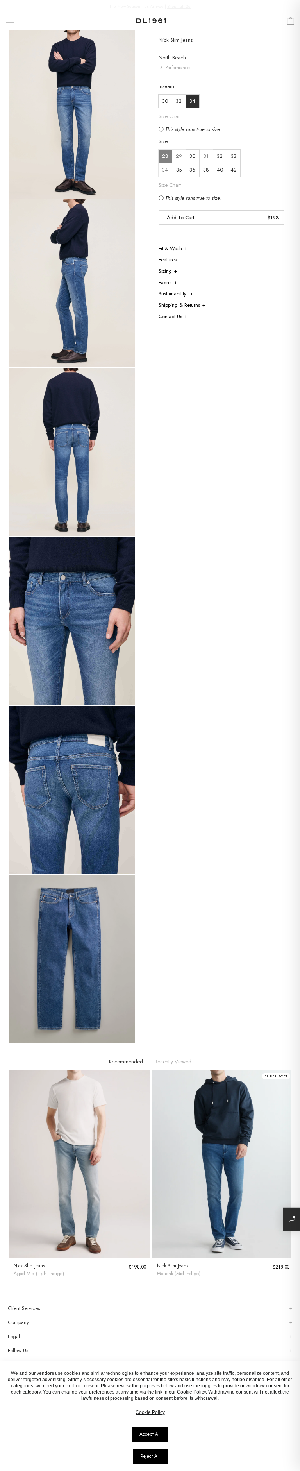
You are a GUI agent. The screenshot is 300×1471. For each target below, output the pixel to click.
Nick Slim (169, 40)
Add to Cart (180, 217)
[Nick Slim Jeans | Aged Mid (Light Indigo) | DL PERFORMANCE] (79, 1164)
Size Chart (170, 185)
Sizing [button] (165, 271)
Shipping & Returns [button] (179, 305)
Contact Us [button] (170, 316)
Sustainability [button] (173, 293)
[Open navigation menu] (10, 21)
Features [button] (168, 259)
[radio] (165, 156)
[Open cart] (290, 23)
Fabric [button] (165, 282)
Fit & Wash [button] (170, 248)
